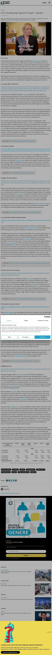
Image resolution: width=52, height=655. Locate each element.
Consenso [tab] (9, 320)
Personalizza (25, 337)
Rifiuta (9, 337)
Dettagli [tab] (26, 320)
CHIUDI (49, 632)
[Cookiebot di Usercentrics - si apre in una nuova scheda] (45, 317)
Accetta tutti (42, 337)
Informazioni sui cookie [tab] (43, 320)
